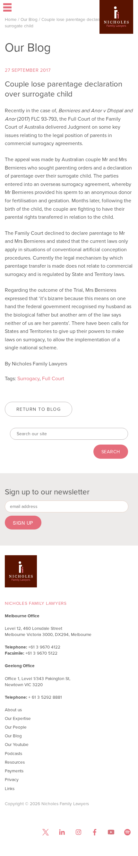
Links (9, 788)
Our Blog (29, 19)
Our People (16, 727)
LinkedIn (62, 832)
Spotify (127, 832)
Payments (14, 771)
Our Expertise (18, 718)
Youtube (111, 832)
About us (13, 709)
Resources (15, 762)
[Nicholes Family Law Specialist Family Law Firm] (116, 26)
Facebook (94, 832)
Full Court (53, 378)
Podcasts (13, 753)
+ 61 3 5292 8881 (45, 697)
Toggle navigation (26, 8)
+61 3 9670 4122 (44, 647)
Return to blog (38, 409)
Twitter (45, 832)
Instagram (78, 832)
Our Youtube (17, 744)
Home (11, 19)
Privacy (12, 779)
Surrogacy (28, 378)
